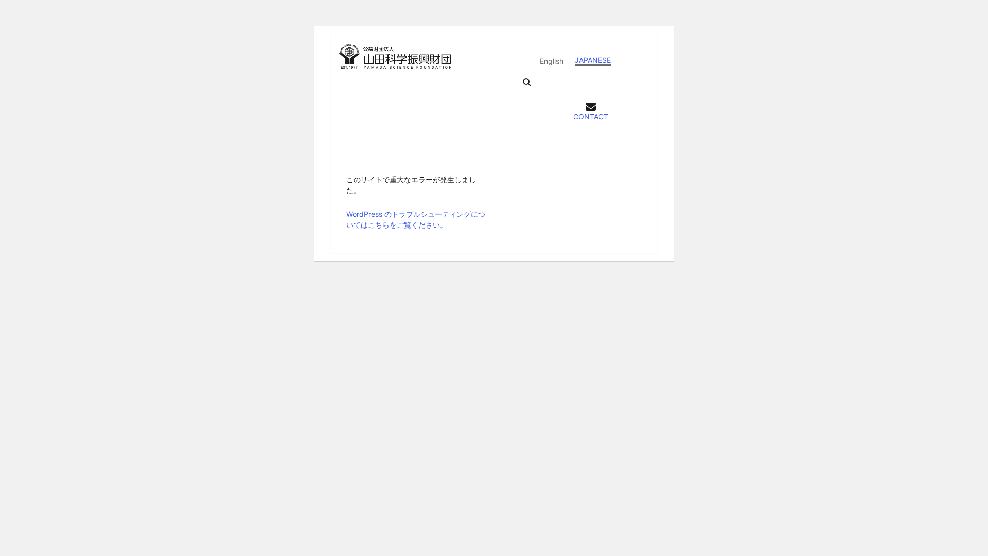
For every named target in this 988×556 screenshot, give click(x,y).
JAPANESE (593, 60)
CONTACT (590, 116)
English (551, 61)
